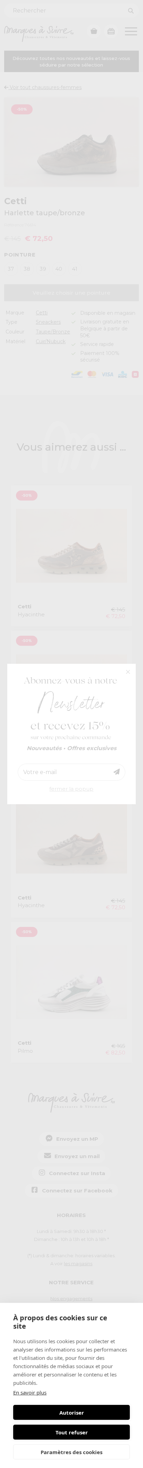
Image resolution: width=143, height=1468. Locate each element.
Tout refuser (72, 1432)
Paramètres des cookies (71, 1452)
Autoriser (71, 1412)
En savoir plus (30, 1392)
